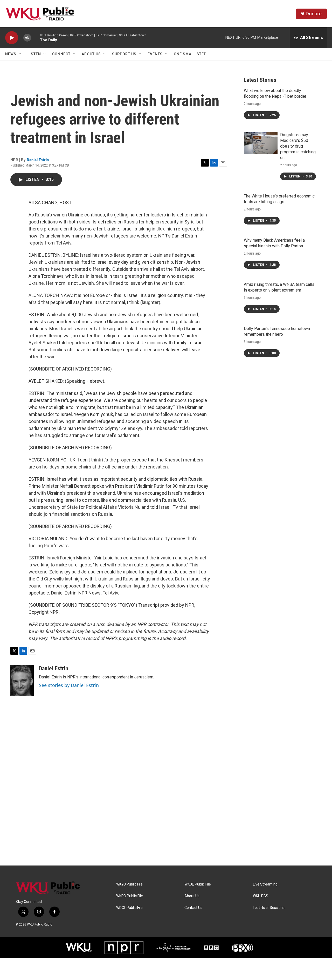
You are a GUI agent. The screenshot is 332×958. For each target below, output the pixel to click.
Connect (61, 54)
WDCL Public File (129, 908)
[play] (12, 38)
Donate (314, 13)
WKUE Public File (197, 884)
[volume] (27, 38)
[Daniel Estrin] (22, 680)
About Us (91, 54)
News (10, 54)
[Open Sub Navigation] (20, 54)
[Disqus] (166, 795)
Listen (34, 54)
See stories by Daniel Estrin (69, 685)
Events (155, 54)
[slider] (35, 37)
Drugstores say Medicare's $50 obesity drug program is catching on (298, 146)
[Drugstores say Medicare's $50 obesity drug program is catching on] (261, 143)
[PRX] (242, 947)
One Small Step (190, 54)
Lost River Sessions (269, 908)
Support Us (124, 54)
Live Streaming (265, 884)
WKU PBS (260, 896)
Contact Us (193, 908)
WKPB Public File (129, 896)
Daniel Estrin (38, 159)
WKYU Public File (129, 884)
